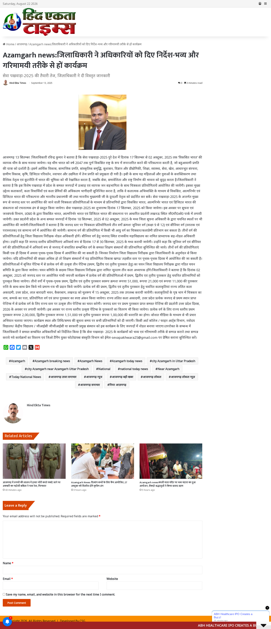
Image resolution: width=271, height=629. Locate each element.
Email (8, 579)
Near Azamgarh (168, 369)
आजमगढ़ (22, 44)
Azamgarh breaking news (52, 361)
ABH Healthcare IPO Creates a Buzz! (211, 625)
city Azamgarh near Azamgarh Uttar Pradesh (58, 369)
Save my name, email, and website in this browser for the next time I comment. (60, 594)
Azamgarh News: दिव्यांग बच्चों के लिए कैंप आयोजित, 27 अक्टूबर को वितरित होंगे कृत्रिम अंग (99, 484)
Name (8, 563)
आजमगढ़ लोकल (152, 377)
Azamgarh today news (127, 361)
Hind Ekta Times (17, 82)
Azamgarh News (91, 361)
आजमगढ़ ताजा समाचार (64, 377)
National (104, 369)
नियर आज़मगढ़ (118, 385)
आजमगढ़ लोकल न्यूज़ (183, 377)
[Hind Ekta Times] (40, 22)
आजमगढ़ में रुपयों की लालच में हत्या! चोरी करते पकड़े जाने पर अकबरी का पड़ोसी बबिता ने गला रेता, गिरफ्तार (31, 484)
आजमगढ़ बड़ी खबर (122, 377)
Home (10, 44)
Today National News (26, 377)
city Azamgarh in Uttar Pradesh (173, 361)
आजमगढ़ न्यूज (94, 377)
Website (112, 579)
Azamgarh (18, 361)
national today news (134, 369)
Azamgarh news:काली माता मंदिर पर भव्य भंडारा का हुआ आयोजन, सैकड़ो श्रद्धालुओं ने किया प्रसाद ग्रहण (168, 484)
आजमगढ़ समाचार (90, 385)
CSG (82, 621)
